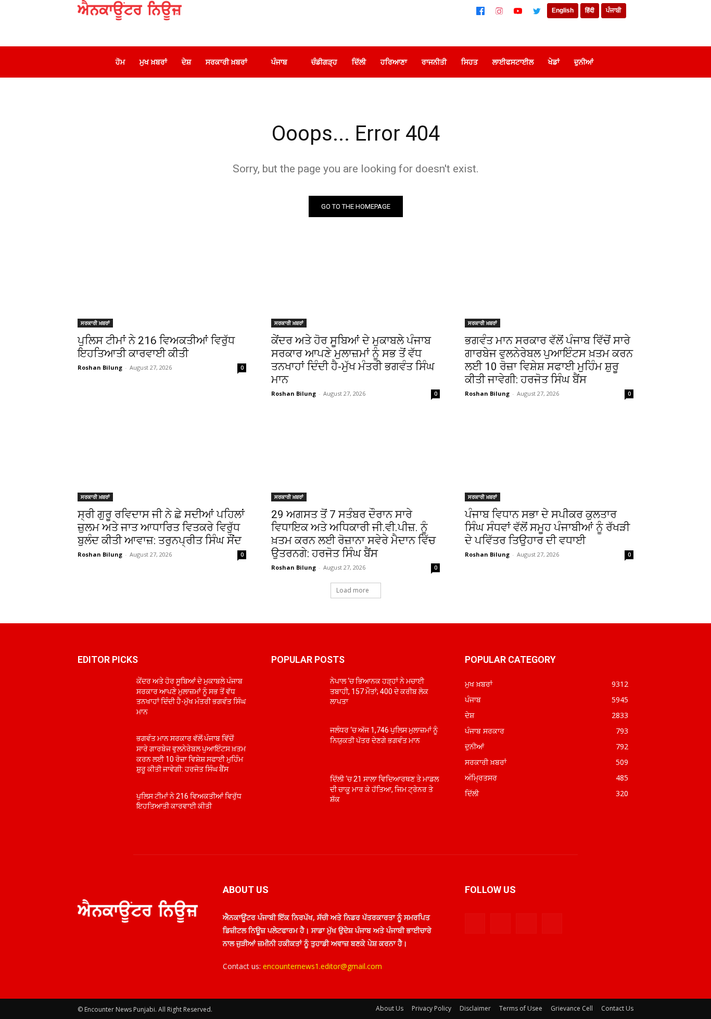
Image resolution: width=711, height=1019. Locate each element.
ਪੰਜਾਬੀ (613, 10)
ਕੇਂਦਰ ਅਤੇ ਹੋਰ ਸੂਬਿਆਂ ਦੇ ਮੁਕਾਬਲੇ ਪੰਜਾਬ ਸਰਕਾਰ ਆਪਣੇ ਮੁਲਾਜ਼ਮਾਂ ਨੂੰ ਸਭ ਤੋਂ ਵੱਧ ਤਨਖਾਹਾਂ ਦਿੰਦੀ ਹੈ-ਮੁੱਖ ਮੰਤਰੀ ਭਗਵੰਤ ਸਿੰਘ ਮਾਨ (353, 360)
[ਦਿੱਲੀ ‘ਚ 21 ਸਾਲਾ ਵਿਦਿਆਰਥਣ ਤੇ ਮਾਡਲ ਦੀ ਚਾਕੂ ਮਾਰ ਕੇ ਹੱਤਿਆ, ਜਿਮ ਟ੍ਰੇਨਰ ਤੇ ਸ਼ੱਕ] (296, 792)
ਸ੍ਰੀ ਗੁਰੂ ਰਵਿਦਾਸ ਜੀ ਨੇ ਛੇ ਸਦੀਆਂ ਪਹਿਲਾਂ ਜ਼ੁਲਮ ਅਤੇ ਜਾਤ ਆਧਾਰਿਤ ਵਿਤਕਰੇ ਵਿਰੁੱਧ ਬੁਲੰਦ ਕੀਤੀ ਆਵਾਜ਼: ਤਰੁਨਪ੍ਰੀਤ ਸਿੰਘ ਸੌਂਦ (161, 527)
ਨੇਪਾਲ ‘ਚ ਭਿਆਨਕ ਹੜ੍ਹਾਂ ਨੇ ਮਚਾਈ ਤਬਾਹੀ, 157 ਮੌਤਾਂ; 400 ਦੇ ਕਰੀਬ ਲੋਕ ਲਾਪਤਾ (379, 691)
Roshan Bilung (100, 367)
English (563, 10)
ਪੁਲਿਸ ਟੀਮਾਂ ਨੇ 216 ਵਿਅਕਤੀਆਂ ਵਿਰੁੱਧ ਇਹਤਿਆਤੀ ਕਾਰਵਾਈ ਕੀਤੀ (156, 347)
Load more (352, 590)
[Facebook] (480, 11)
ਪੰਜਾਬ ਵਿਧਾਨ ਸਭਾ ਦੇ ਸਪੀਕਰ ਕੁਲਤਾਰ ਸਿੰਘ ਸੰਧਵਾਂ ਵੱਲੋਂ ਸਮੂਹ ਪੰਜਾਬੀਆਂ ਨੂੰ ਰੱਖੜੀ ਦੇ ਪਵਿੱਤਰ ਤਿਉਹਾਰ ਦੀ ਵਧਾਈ (547, 527)
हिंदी (589, 10)
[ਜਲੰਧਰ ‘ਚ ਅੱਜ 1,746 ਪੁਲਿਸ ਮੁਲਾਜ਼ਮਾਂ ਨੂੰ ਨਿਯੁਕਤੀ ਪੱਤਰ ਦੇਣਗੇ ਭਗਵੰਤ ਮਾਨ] (296, 743)
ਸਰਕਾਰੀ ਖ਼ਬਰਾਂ (95, 322)
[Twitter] (536, 11)
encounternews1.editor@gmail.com (322, 966)
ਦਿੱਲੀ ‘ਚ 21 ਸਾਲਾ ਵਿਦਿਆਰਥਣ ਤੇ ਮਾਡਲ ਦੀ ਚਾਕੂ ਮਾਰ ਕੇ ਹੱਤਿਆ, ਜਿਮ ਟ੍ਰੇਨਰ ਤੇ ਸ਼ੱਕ (384, 789)
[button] (617, 62)
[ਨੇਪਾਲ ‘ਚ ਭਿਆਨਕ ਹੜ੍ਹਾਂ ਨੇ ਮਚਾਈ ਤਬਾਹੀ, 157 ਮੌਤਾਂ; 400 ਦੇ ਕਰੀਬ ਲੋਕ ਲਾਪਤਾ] (296, 694)
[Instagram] (499, 11)
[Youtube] (552, 923)
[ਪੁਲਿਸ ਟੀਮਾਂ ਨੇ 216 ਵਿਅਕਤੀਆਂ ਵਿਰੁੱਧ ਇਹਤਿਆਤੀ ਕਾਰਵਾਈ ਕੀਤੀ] (162, 285)
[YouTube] (518, 11)
